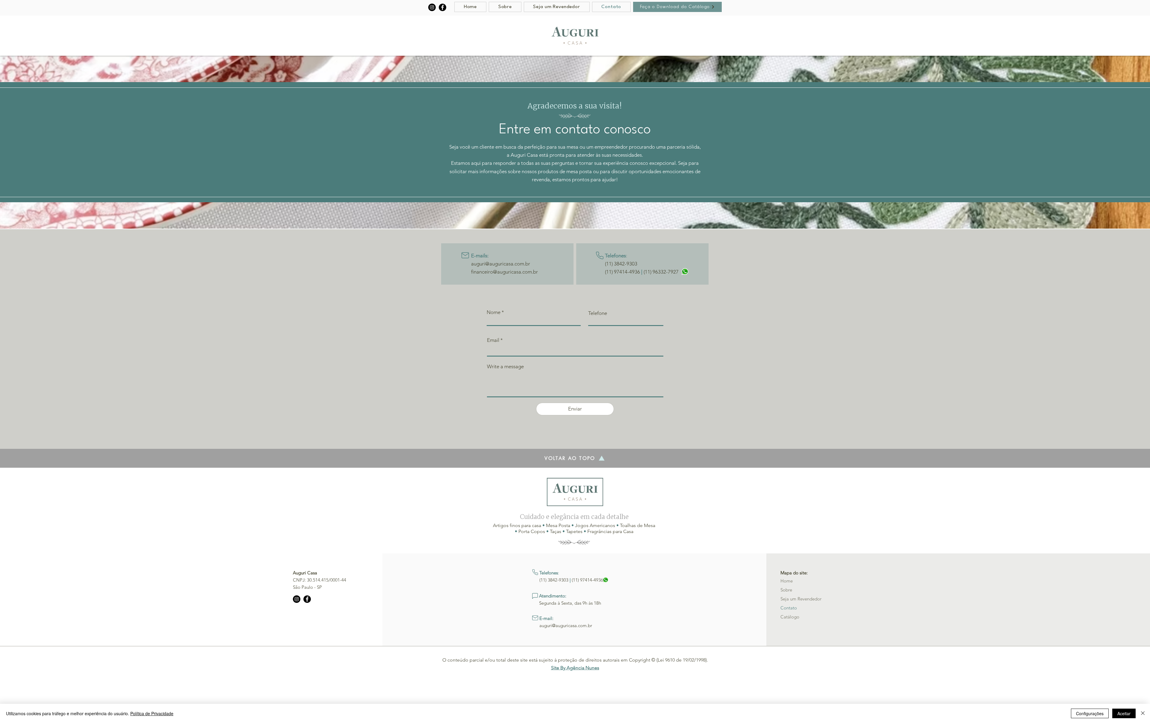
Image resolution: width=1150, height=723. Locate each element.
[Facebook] (442, 7)
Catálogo (789, 617)
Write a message (505, 366)
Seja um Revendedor (800, 599)
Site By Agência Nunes (575, 668)
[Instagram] (432, 7)
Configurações (1090, 713)
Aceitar (1124, 713)
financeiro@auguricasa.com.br (504, 272)
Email (493, 340)
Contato (788, 608)
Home (786, 581)
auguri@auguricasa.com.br (500, 264)
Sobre (786, 590)
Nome (493, 312)
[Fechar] (1142, 713)
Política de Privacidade (151, 713)
